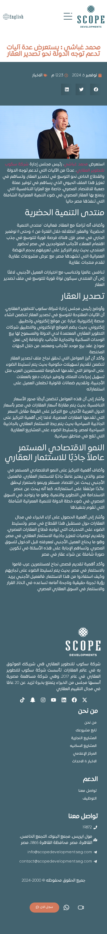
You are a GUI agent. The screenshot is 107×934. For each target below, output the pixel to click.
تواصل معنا (87, 791)
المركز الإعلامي (85, 754)
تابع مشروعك (86, 730)
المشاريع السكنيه (83, 746)
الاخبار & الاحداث (84, 761)
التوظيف (90, 799)
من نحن (90, 723)
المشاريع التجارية (84, 738)
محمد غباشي (76, 164)
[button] (96, 89)
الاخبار (37, 75)
